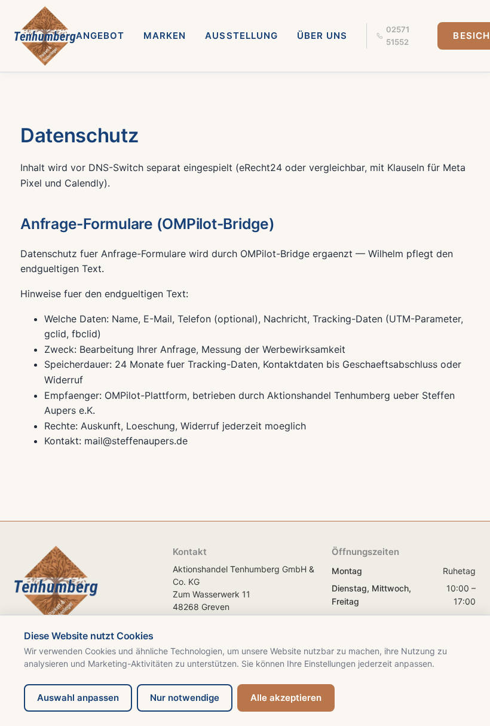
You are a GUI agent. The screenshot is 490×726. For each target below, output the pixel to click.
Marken (164, 35)
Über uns (322, 35)
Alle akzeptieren (285, 697)
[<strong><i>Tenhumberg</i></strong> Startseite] (45, 36)
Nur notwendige (184, 697)
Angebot (100, 35)
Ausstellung (241, 35)
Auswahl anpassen (78, 697)
